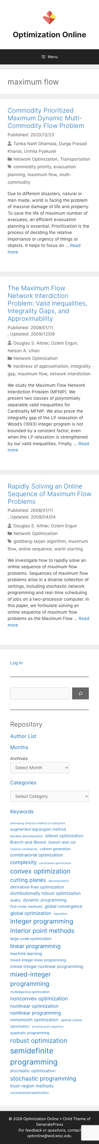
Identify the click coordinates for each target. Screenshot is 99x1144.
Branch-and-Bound (28, 842)
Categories (23, 783)
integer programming (41, 921)
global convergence (63, 906)
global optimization (30, 913)
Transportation (75, 159)
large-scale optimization (30, 938)
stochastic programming (43, 1078)
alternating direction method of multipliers (37, 823)
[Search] (80, 693)
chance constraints (23, 849)
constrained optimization (55, 863)
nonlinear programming (35, 1013)
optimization (19, 1026)
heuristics (61, 914)
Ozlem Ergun (64, 342)
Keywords (22, 812)
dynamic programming (45, 899)
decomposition (58, 881)
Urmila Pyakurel (40, 151)
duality (15, 900)
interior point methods (42, 930)
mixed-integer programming (30, 978)
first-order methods (26, 906)
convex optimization (40, 871)
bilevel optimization (64, 835)
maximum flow (42, 174)
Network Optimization (35, 159)
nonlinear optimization (34, 1006)
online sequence (35, 548)
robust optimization (38, 1040)
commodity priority (32, 166)
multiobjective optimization (30, 992)
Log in (16, 662)
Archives (19, 758)
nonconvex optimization (39, 998)
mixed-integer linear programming (38, 960)
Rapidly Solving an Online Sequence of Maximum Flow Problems (49, 493)
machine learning (26, 953)
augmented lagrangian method (38, 829)
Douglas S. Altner (30, 342)
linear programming (35, 946)
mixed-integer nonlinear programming (46, 966)
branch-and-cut (62, 842)
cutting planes (28, 880)
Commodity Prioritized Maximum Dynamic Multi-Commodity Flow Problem (46, 118)
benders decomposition (26, 836)
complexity (23, 862)
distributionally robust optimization (45, 893)
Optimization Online (49, 34)
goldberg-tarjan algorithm (39, 541)
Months (19, 747)
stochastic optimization (32, 1070)
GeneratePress (49, 1124)
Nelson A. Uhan (24, 350)
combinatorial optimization (36, 854)
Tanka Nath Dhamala (34, 143)
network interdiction (70, 373)
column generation (55, 849)
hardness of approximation (40, 366)
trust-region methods (32, 1085)
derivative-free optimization (37, 886)
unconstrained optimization (29, 1093)
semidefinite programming (34, 1056)
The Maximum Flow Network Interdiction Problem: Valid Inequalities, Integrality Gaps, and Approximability (47, 303)
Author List (23, 736)
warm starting (68, 548)
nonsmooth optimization (34, 1019)
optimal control (71, 1020)
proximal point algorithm (47, 1026)
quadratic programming (30, 1033)
